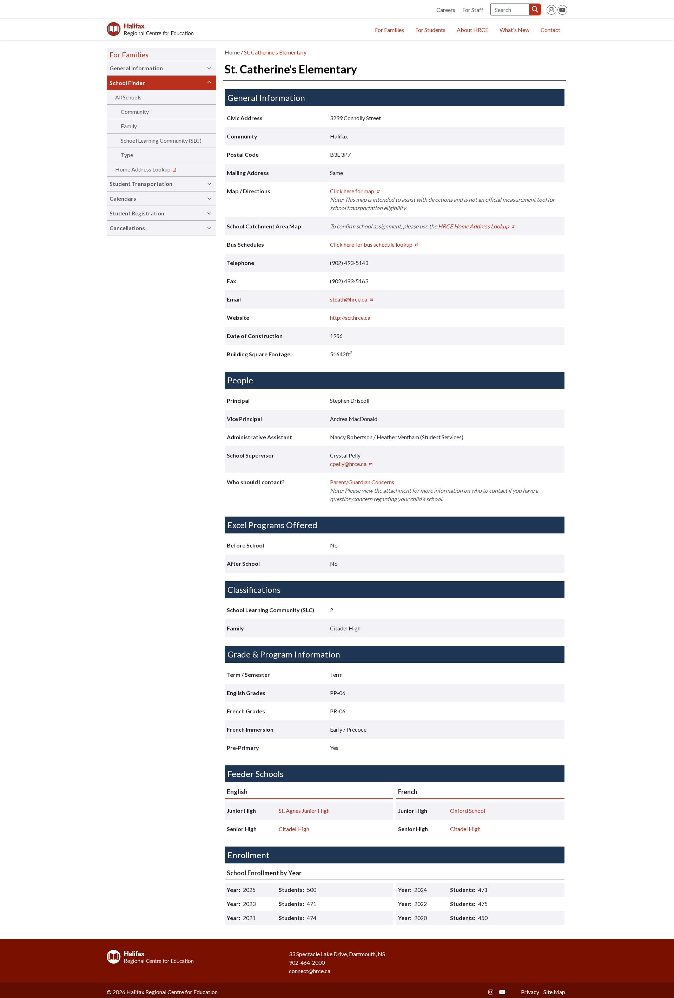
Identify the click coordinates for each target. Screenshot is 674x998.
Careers (445, 9)
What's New (514, 29)
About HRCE (472, 29)
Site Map (554, 992)
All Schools (128, 97)
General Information (136, 68)
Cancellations (127, 228)
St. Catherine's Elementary (275, 52)
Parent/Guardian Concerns (362, 482)
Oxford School (467, 810)
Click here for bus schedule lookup (371, 244)
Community (135, 111)
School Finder (127, 82)
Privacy (530, 992)
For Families (389, 29)
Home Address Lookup (143, 169)
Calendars (123, 198)
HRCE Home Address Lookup (473, 226)
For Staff (472, 9)
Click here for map (352, 191)
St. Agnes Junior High (304, 810)
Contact (550, 29)
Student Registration (137, 213)
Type (127, 154)
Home (232, 52)
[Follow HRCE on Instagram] (551, 10)
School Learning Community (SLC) (161, 140)
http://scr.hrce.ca (350, 317)
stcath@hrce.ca (348, 299)
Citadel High (294, 828)
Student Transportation (141, 183)
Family (129, 126)
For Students (430, 29)
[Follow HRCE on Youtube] (562, 10)
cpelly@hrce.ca (348, 463)
